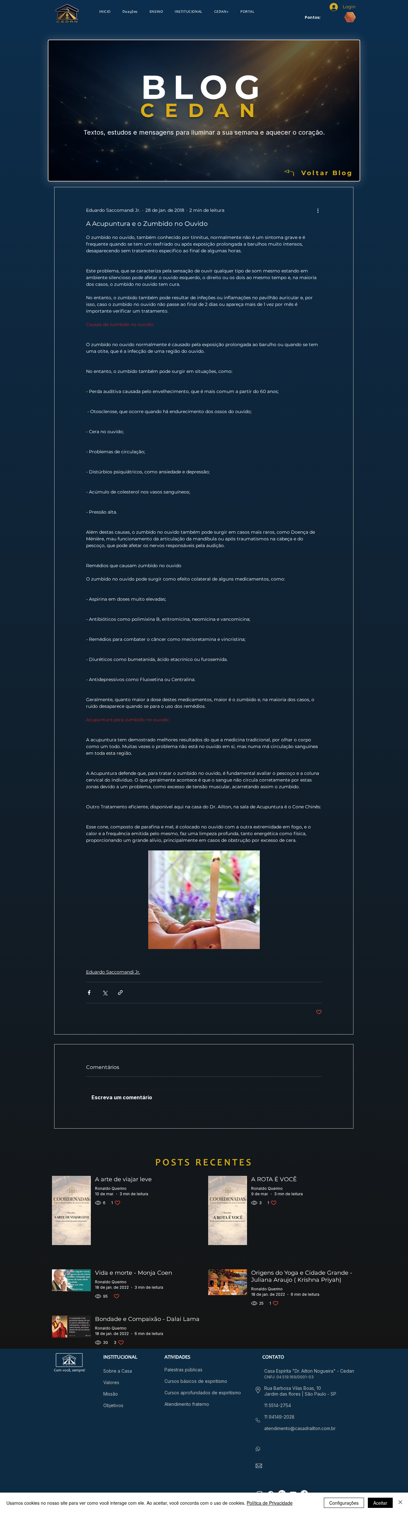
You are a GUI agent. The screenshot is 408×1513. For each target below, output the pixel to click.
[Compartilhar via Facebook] (89, 993)
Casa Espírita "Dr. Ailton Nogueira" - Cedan (309, 1371)
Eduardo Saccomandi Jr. (113, 972)
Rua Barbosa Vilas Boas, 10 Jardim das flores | (292, 1391)
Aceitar (380, 1503)
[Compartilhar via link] (120, 993)
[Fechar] (400, 1503)
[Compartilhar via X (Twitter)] (105, 993)
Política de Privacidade (270, 1503)
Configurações (344, 1503)
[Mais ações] (318, 210)
